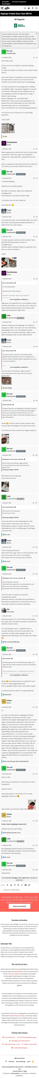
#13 (36, 574)
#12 (36, 547)
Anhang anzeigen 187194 (10, 517)
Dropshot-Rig (13, 1016)
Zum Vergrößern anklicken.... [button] (19, 299)
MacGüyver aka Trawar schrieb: (13, 459)
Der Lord (9, 51)
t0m (8, 609)
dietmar (9, 700)
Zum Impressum (9, 1037)
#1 (36, 57)
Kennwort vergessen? (19, 2)
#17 (36, 774)
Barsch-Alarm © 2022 (20, 1071)
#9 (36, 400)
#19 (36, 845)
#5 (36, 236)
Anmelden (5, 2)
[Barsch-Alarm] (6, 1061)
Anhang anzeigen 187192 (10, 470)
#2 (36, 149)
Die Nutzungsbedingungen (28, 1037)
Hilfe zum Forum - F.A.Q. (12, 1044)
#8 (36, 346)
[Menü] (2, 8)
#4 (36, 217)
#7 (36, 322)
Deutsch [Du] (20, 1058)
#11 (36, 503)
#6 (36, 279)
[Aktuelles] (33, 8)
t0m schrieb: (7, 658)
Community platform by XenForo (19, 1068)
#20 (36, 870)
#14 (36, 616)
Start (28, 1061)
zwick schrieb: (7, 405)
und (12, 642)
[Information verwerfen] (36, 34)
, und (16, 761)
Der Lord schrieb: (8, 283)
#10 (36, 455)
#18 (36, 821)
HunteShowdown (12, 142)
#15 (36, 654)
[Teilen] (34, 57)
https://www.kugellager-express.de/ (14, 824)
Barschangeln (14, 974)
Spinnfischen (18, 971)
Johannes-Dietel (19, 906)
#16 (36, 707)
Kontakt (11, 1061)
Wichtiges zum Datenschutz (20, 1041)
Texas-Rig (21, 1016)
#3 (36, 178)
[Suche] (36, 8)
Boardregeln (6, 4)
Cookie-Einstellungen (20, 1048)
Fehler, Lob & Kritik (30, 1044)
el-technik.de (15, 1073)
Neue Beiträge (20, 1061)
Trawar (9, 210)
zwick (8, 315)
